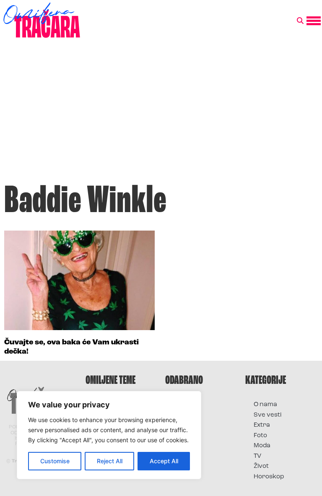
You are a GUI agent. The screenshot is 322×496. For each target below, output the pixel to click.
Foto (260, 436)
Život (261, 466)
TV (257, 456)
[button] (300, 21)
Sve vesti (267, 415)
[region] (109, 435)
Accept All (164, 461)
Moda (262, 446)
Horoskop (269, 477)
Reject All (109, 461)
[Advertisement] (161, 115)
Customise (55, 461)
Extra (262, 425)
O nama (265, 405)
